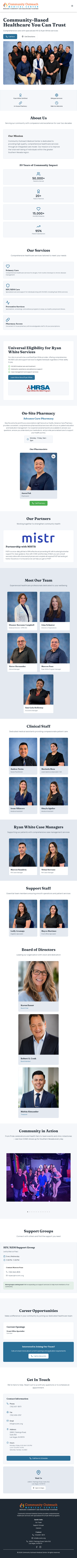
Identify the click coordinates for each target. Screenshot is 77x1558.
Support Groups (38, 1525)
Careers (38, 1528)
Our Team (38, 1522)
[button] (72, 6)
